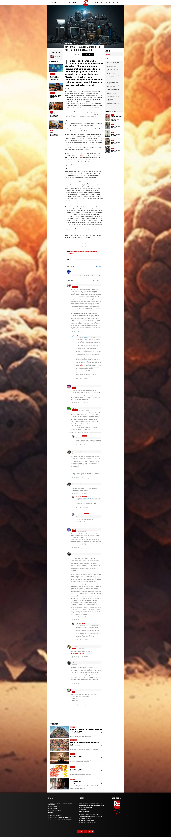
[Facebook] (83, 54)
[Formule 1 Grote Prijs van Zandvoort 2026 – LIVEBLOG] (56, 87)
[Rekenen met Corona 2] (59, 757)
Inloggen (99, 266)
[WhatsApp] (92, 54)
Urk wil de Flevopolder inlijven (54, 810)
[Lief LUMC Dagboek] (59, 783)
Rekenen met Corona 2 (76, 756)
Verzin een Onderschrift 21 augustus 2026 (54, 134)
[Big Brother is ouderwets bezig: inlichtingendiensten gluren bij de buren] (59, 731)
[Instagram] (81, 831)
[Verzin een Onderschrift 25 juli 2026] (107, 125)
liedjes (83, 123)
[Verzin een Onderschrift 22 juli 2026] (107, 149)
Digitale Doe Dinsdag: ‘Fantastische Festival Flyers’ (89, 814)
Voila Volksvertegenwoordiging (85, 807)
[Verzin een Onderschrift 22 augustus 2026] (56, 106)
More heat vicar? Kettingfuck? (85, 818)
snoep (96, 251)
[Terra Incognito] (52, 56)
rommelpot (78, 353)
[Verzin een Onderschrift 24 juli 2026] (107, 133)
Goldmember (68, 43)
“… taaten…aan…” (82, 155)
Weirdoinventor (75, 690)
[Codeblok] (86, 275)
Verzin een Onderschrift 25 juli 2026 (116, 127)
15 (101, 757)
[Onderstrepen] (77, 275)
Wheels (52, 93)
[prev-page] (105, 156)
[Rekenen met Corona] (59, 771)
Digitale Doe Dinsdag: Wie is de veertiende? (87, 822)
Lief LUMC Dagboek (75, 782)
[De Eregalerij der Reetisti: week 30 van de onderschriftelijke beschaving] (107, 117)
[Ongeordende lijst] (83, 275)
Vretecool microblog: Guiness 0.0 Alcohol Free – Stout (59, 817)
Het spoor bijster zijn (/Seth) (54, 806)
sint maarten (91, 251)
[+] (92, 275)
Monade (77, 335)
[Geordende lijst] (81, 275)
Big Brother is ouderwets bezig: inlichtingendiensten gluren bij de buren (86, 730)
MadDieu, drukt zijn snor (78, 451)
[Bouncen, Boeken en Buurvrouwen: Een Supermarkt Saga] (59, 745)
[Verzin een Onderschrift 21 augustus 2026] (56, 125)
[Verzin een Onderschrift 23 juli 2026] (107, 141)
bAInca (71, 732)
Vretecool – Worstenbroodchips (55, 815)
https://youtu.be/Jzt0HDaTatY (78, 653)
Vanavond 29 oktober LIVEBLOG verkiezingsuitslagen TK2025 (91, 805)
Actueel (72, 727)
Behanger (74, 408)
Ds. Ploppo (74, 284)
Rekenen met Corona (76, 769)
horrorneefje (72, 783)
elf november (72, 251)
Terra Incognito (58, 56)
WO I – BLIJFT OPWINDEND (53, 808)
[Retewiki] (92, 831)
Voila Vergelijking (82, 809)
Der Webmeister (79, 513)
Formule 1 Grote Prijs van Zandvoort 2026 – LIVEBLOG (55, 96)
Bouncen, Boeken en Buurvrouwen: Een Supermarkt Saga (85, 743)
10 (101, 783)
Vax (108, 80)
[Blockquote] (85, 275)
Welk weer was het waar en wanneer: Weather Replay (54, 77)
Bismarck (74, 553)
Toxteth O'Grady (111, 96)
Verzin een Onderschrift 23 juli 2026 (116, 142)
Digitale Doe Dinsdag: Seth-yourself (86, 820)
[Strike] (79, 275)
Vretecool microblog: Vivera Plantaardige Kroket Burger (60, 819)
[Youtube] (89, 831)
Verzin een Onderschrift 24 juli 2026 (116, 134)
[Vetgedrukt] (73, 275)
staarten (68, 253)
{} (90, 275)
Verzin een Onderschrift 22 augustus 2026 (54, 115)
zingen (72, 253)
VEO (52, 111)
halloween (78, 251)
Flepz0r (109, 89)
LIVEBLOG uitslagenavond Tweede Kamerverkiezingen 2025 (91, 803)
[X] (86, 54)
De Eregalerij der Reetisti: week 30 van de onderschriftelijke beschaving (116, 118)
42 (101, 770)
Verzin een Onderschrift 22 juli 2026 (116, 151)
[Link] (88, 275)
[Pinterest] (89, 54)
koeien (82, 251)
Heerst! (52, 74)
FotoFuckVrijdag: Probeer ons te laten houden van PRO (90, 816)
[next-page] (108, 156)
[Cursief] (75, 275)
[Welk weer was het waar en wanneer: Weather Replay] (56, 68)
